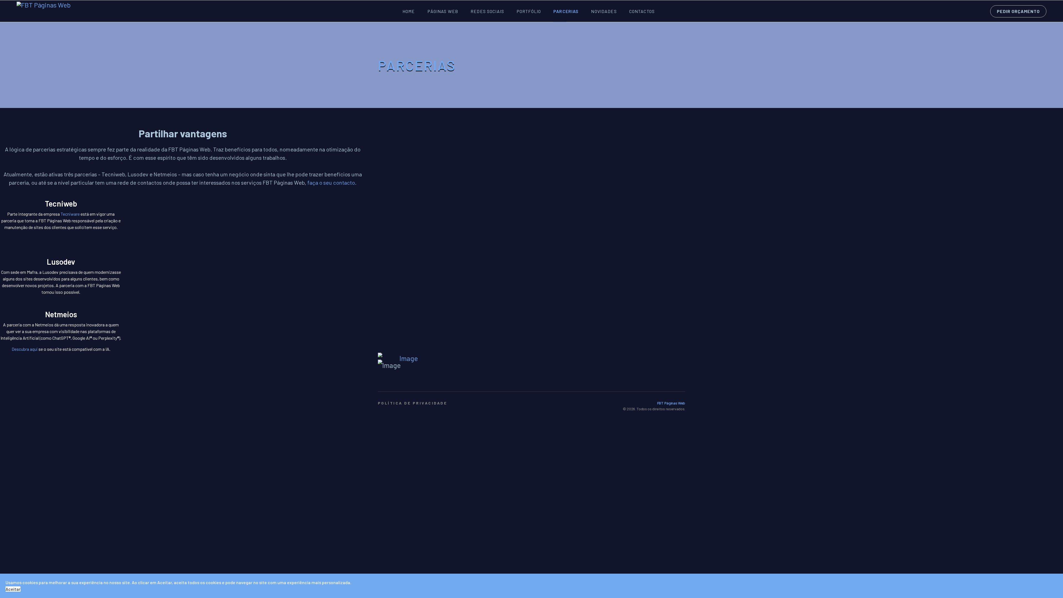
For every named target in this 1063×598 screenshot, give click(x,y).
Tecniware (70, 213)
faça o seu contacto (331, 182)
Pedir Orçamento (1018, 11)
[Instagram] (681, 379)
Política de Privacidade (412, 403)
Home (409, 11)
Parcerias (566, 11)
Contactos (642, 11)
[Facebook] (670, 379)
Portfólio (529, 11)
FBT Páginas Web (671, 403)
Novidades (603, 11)
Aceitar (13, 589)
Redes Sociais (487, 11)
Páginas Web (442, 11)
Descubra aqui (25, 349)
